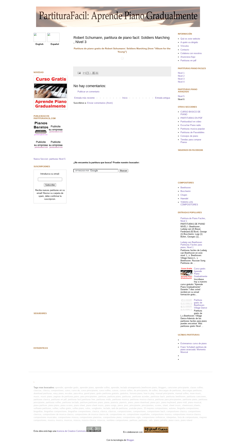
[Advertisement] (101, 132)
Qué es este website (190, 38)
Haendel (184, 198)
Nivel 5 (181, 96)
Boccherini (186, 191)
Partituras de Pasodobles (192, 132)
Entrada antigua (162, 98)
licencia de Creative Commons (71, 431)
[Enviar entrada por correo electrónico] (79, 73)
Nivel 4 (181, 82)
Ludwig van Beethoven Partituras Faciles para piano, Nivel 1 (191, 245)
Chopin (184, 195)
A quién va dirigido (189, 42)
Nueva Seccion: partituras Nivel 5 (49, 159)
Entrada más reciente (84, 98)
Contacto (185, 49)
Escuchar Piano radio (191, 125)
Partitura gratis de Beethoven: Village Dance (200, 304)
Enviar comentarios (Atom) (100, 103)
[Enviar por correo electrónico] (84, 73)
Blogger (130, 440)
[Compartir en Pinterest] (97, 73)
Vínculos (185, 46)
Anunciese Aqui (188, 57)
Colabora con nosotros (191, 53)
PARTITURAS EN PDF (191, 118)
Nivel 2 (181, 76)
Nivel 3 (181, 79)
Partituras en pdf (188, 60)
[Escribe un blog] (87, 73)
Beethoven (186, 187)
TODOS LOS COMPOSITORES (189, 203)
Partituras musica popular (193, 129)
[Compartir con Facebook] (93, 73)
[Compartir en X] (90, 73)
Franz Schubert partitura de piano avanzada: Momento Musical (193, 349)
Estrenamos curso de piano (194, 343)
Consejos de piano (189, 136)
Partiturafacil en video (191, 121)
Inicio (124, 98)
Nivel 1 (181, 73)
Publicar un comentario (88, 91)
